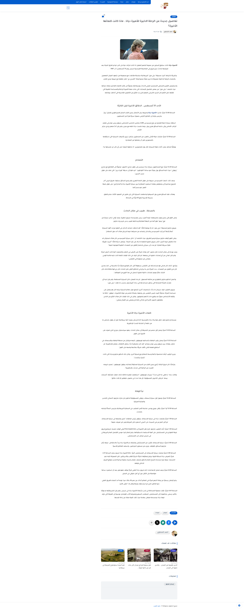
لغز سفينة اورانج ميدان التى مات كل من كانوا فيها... (139, 566)
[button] (168, 522)
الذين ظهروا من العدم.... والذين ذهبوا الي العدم (166, 566)
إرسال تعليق (170, 584)
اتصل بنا (102, 2)
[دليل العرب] (164, 5)
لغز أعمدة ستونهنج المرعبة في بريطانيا (113, 566)
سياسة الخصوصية (112, 2)
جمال (127, 2)
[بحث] (68, 7)
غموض (174, 16)
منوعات (133, 2)
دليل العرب (157, 606)
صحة (121, 2)
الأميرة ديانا (152, 113)
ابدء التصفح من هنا (143, 2)
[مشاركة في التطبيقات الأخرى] (151, 522)
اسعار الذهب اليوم (81, 2)
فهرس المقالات (93, 2)
